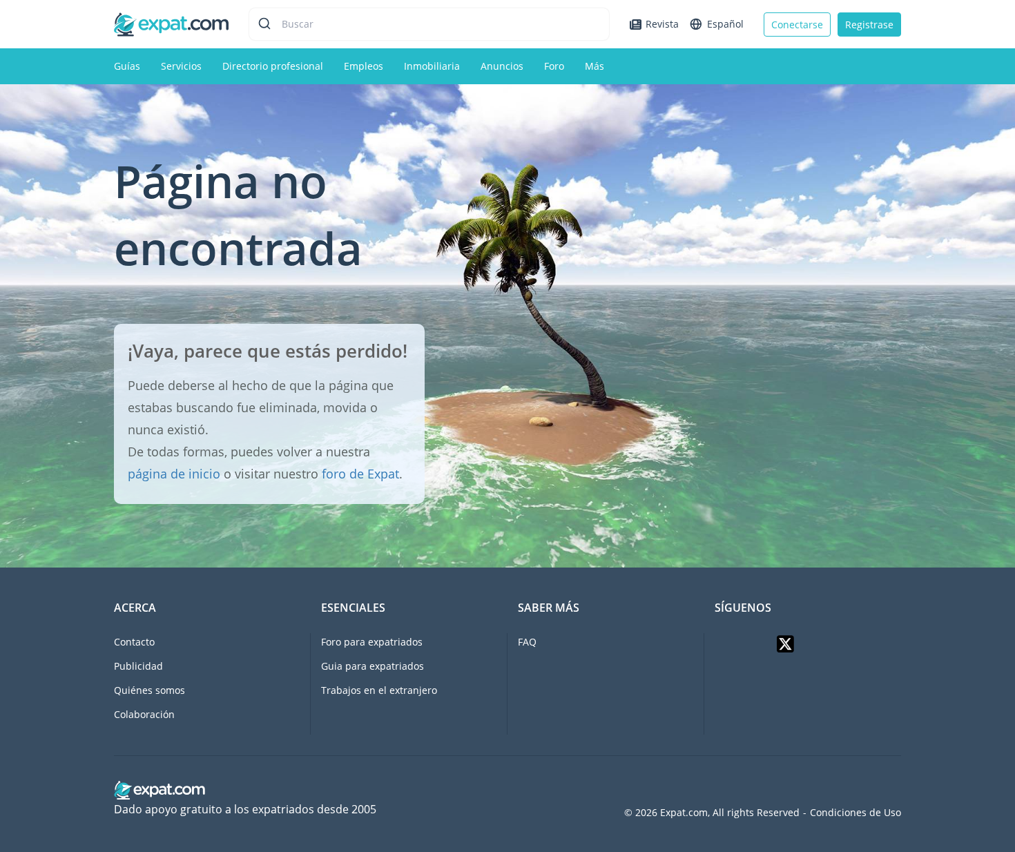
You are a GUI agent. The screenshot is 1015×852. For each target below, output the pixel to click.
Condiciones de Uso (855, 812)
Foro (554, 65)
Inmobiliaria (432, 65)
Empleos (363, 65)
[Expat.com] (171, 23)
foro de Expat (360, 473)
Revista (662, 23)
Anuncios (502, 65)
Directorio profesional (272, 65)
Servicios (181, 65)
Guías (127, 65)
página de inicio (174, 473)
